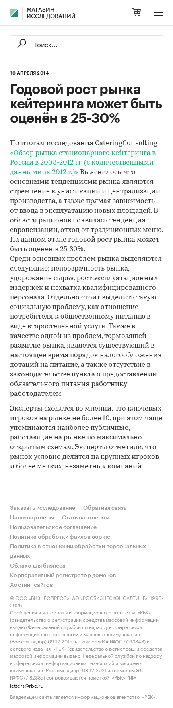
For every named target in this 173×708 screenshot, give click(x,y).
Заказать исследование (42, 508)
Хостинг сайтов (31, 585)
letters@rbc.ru (26, 685)
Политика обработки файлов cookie (60, 537)
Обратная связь (104, 508)
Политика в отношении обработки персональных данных (78, 551)
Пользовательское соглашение (53, 527)
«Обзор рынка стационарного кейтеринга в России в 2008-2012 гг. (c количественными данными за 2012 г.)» (83, 163)
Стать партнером (85, 518)
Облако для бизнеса (38, 566)
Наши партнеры (32, 518)
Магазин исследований (51, 13)
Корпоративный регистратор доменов (63, 575)
